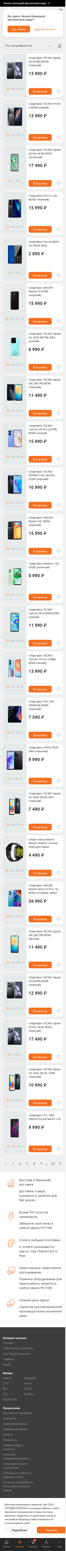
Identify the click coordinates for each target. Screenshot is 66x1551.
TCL (5, 1394)
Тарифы (8, 1343)
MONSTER (10, 1400)
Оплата (7, 1435)
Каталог (20, 1546)
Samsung (29, 1378)
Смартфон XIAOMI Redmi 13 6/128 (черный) (41, 292)
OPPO (28, 1389)
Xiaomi (7, 1378)
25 (53, 1163)
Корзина (33, 1543)
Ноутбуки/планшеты (16, 1354)
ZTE (5, 1383)
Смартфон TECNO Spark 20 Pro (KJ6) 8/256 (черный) (45, 1027)
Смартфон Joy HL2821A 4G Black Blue (44, 244)
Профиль (46, 1546)
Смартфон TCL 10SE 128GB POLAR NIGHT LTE (45, 1117)
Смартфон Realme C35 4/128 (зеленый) (44, 565)
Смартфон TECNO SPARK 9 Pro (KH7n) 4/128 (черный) (42, 476)
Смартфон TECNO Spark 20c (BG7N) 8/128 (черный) (45, 384)
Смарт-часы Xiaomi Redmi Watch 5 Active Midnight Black (43, 843)
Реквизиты (10, 1440)
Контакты (9, 1419)
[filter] (59, 46)
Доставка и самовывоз (17, 1413)
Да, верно (18, 29)
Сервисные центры (15, 1429)
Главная (7, 1546)
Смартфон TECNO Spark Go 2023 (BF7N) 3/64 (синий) (45, 338)
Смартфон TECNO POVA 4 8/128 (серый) (45, 106)
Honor (28, 1383)
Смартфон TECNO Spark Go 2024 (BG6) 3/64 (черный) (45, 797)
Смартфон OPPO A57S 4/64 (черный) (43, 749)
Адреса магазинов (14, 1424)
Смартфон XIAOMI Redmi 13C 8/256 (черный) (41, 522)
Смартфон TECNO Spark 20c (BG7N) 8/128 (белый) (45, 935)
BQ (5, 1389)
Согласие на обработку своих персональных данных (18, 1486)
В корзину (40, 91)
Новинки (8, 1359)
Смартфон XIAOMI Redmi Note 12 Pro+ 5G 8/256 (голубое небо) (44, 889)
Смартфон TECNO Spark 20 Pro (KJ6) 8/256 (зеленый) (45, 154)
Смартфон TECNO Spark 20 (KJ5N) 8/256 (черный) (45, 62)
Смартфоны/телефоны (18, 1348)
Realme (29, 1394)
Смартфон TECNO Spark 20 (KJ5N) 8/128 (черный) (45, 981)
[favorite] (58, 91)
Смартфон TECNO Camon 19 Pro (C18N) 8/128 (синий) (42, 659)
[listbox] (26, 3)
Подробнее (19, 1530)
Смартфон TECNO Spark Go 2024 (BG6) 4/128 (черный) (45, 1073)
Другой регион (45, 29)
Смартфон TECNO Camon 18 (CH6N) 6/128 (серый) (44, 613)
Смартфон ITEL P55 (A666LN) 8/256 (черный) (41, 705)
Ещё (59, 1546)
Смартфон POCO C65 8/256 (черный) (43, 198)
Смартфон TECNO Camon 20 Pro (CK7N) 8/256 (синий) (43, 430)
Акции (7, 1365)
